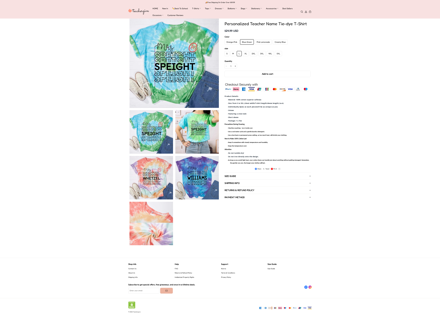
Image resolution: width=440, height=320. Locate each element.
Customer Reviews (175, 15)
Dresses (218, 8)
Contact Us (132, 269)
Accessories (271, 8)
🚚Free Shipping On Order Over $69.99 (220, 2)
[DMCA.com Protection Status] (131, 308)
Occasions (157, 15)
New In (165, 8)
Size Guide (271, 269)
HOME (155, 8)
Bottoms (231, 8)
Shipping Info (133, 277)
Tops (207, 8)
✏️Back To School (180, 8)
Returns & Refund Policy (183, 273)
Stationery (255, 8)
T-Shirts (195, 8)
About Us (131, 273)
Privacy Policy (226, 277)
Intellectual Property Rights (184, 277)
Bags (243, 8)
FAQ (176, 269)
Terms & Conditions (228, 273)
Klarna (223, 269)
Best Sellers (287, 8)
